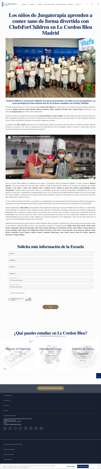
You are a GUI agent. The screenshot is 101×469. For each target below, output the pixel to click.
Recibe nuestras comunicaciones (50, 388)
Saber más (18, 356)
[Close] (98, 466)
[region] (50, 466)
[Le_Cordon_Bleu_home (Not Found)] (9, 4)
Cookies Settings (70, 466)
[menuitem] (87, 4)
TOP (98, 376)
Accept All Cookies (83, 466)
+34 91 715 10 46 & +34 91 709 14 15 (13, 424)
